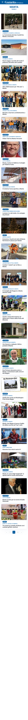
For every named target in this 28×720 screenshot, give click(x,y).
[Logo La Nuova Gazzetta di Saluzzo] (14, 2)
